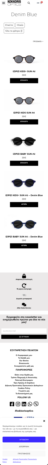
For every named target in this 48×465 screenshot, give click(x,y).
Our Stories (24, 361)
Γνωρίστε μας (24, 391)
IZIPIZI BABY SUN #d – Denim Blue (24, 236)
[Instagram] (18, 404)
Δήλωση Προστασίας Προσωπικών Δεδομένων (24, 385)
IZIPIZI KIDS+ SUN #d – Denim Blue (24, 195)
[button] (44, 421)
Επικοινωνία (24, 363)
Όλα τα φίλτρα (12, 31)
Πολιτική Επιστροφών (24, 380)
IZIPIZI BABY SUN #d (24, 154)
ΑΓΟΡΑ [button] (24, 204)
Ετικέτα (9, 25)
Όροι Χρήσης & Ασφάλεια (24, 383)
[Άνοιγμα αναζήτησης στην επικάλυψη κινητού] (29, 3)
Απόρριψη (24, 446)
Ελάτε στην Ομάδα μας (24, 375)
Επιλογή (24, 80)
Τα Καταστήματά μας (24, 393)
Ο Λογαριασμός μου (24, 355)
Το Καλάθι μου (24, 358)
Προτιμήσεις (24, 453)
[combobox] (36, 41)
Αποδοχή (24, 439)
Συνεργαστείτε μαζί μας (24, 366)
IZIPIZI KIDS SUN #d (24, 112)
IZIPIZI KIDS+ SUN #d (24, 71)
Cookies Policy (24, 388)
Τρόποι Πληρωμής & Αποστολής (24, 377)
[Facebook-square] (12, 404)
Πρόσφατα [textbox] (37, 41)
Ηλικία (20, 25)
